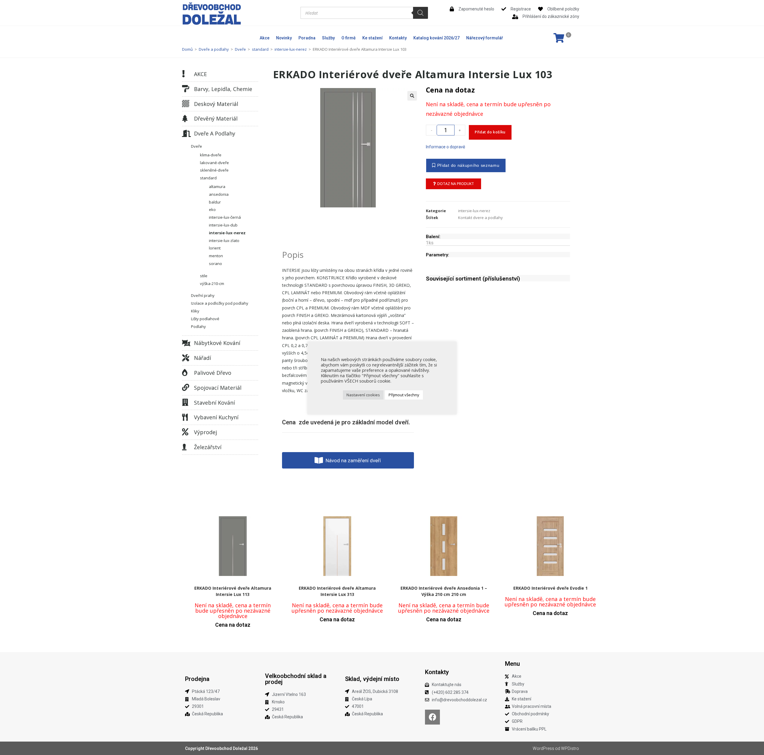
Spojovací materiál (217, 387)
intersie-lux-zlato (224, 240)
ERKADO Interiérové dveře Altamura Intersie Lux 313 (337, 591)
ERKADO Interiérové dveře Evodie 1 (550, 588)
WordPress (543, 748)
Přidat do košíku (490, 132)
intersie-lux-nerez (291, 49)
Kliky (195, 311)
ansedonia (219, 194)
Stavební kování (214, 402)
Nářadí (202, 357)
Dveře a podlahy (214, 49)
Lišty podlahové (205, 318)
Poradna (306, 38)
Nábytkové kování (217, 342)
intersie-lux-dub (223, 225)
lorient (215, 248)
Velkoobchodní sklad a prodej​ (295, 678)
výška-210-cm (212, 283)
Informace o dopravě (445, 146)
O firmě (348, 38)
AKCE (200, 74)
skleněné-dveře (214, 170)
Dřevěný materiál (216, 118)
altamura (217, 186)
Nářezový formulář (484, 38)
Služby (328, 38)
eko (212, 209)
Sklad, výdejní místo (372, 678)
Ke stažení (372, 38)
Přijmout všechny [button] (404, 394)
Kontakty (398, 38)
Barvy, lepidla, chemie (223, 89)
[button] (412, 96)
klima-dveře (210, 155)
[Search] (420, 13)
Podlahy (198, 326)
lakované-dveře (214, 162)
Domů (187, 49)
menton (216, 255)
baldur (215, 202)
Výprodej (205, 432)
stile (203, 275)
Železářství (207, 447)
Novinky (284, 38)
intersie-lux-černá (225, 217)
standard (260, 49)
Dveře (240, 49)
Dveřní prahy (203, 295)
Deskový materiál (216, 103)
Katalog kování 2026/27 (436, 38)
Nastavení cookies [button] (363, 394)
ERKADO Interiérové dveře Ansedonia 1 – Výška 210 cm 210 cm (444, 591)
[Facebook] (432, 717)
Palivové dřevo (212, 372)
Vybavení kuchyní (216, 417)
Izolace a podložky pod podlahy (219, 303)
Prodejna (197, 678)
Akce (264, 38)
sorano (215, 263)
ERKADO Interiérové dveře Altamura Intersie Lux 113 (232, 591)
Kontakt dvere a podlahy (480, 217)
